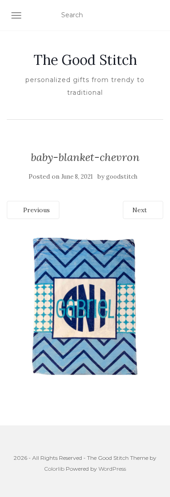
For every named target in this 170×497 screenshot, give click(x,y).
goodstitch (121, 176)
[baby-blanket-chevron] (85, 306)
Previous (35, 210)
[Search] (157, 15)
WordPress (112, 468)
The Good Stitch (85, 60)
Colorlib (54, 468)
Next (140, 210)
